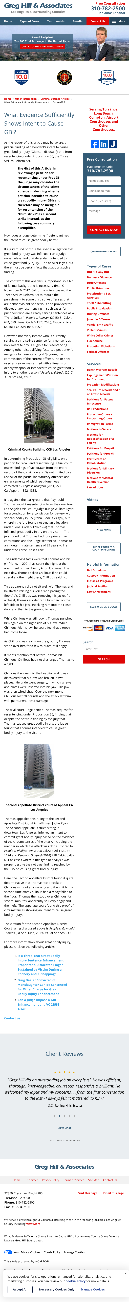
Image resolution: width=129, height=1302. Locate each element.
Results (77, 21)
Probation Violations (101, 346)
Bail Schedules (96, 570)
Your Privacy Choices (27, 1252)
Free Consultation (102, 159)
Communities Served (104, 251)
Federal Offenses (98, 352)
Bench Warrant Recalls (102, 370)
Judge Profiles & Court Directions (103, 548)
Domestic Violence (99, 277)
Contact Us (98, 21)
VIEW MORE (104, 529)
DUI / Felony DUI (98, 272)
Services (94, 364)
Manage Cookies (74, 1252)
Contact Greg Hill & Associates (108, 8)
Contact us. (12, 1018)
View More (64, 1128)
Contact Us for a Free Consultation (42, 46)
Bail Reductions (97, 409)
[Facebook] (95, 144)
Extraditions (95, 487)
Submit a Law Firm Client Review (65, 1140)
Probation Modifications (103, 384)
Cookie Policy (52, 1252)
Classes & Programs (100, 581)
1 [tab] (54, 1116)
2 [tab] (59, 1116)
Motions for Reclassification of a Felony (100, 439)
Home (8, 21)
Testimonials (55, 21)
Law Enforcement (99, 592)
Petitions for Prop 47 (100, 448)
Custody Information (101, 575)
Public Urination (98, 288)
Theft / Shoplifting (99, 303)
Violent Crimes (96, 330)
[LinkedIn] (104, 144)
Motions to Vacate (99, 429)
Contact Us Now (104, 230)
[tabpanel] (64, 1089)
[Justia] (113, 144)
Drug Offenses (96, 283)
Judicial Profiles (97, 586)
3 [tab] (64, 1116)
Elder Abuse (95, 341)
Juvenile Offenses (98, 319)
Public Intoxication (99, 308)
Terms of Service (73, 1180)
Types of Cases (29, 21)
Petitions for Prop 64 (100, 453)
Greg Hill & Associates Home (38, 8)
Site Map (93, 1180)
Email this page (113, 1193)
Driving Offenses (98, 314)
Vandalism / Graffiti (100, 325)
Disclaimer (31, 1180)
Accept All (20, 1289)
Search (104, 659)
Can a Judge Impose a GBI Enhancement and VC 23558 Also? (38, 1004)
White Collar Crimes (100, 335)
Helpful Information (103, 564)
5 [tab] (74, 1116)
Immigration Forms (100, 424)
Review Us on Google (104, 606)
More (121, 21)
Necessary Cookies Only (56, 1289)
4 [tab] (69, 1116)
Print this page (87, 1193)
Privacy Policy (50, 1180)
